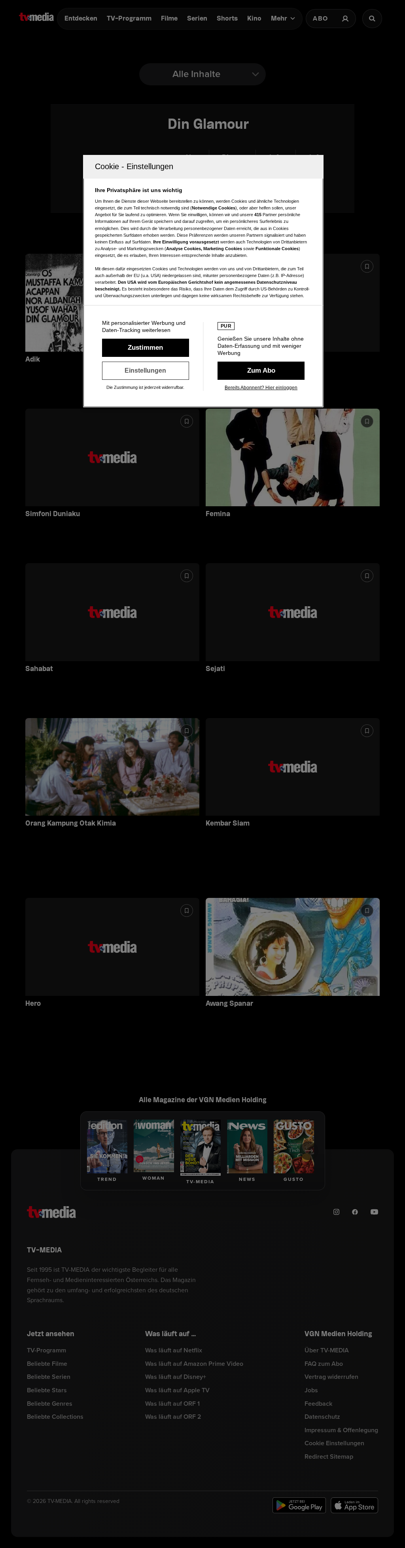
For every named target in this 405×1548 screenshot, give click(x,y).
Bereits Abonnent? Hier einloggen (261, 387)
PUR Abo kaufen (261, 371)
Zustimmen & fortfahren (145, 348)
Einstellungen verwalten (145, 371)
